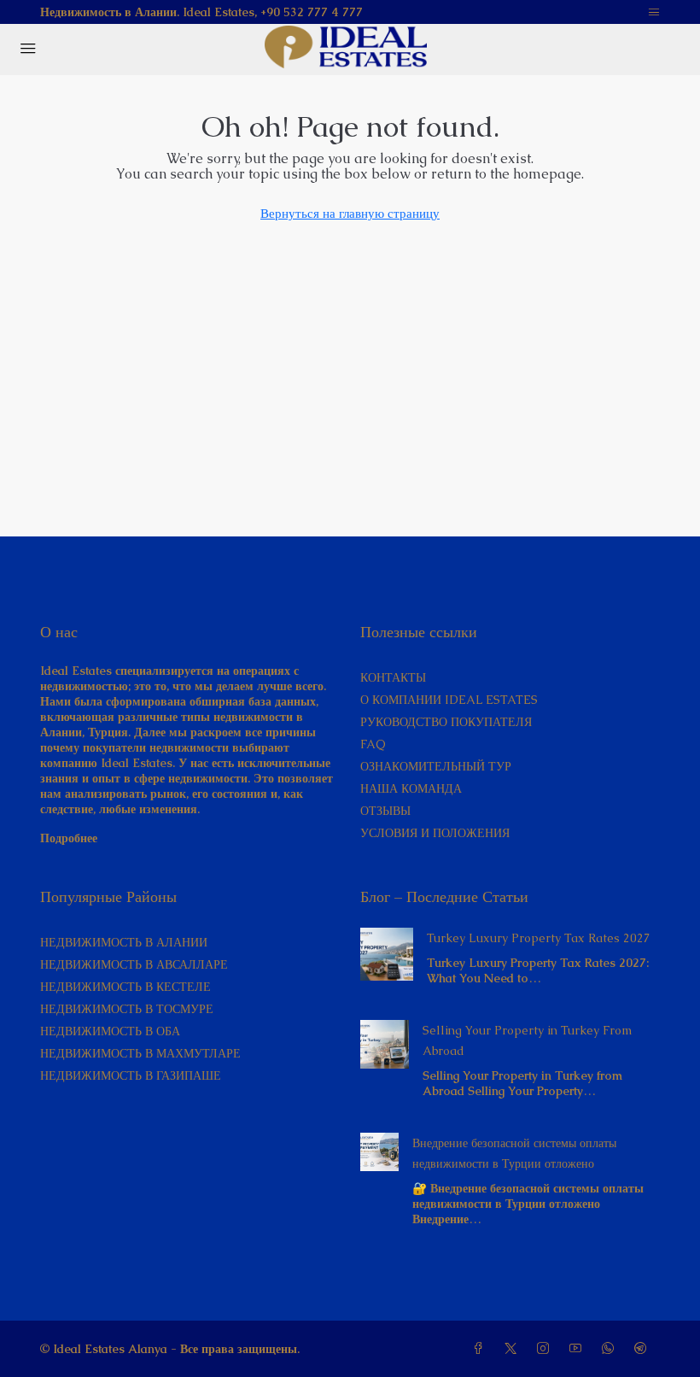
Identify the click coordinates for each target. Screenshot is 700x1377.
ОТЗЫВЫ (385, 810)
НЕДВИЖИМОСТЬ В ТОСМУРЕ (126, 1009)
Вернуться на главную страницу (350, 213)
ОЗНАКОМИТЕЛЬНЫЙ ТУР (435, 766)
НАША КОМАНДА (411, 788)
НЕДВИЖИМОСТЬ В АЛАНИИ (123, 942)
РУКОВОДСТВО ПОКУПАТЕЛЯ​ (446, 722)
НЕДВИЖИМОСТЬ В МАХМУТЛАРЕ (140, 1053)
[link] (386, 952)
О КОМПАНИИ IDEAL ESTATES (449, 699)
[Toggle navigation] (654, 12)
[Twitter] (514, 1348)
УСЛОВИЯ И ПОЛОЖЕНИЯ (435, 833)
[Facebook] (481, 1348)
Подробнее (68, 838)
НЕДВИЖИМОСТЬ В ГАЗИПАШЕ (130, 1075)
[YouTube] (578, 1348)
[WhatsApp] (611, 1348)
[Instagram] (546, 1348)
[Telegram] (643, 1348)
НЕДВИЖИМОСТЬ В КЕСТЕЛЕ (125, 986)
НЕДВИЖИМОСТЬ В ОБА (110, 1031)
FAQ (373, 744)
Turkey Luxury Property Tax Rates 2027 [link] (538, 938)
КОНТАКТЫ (393, 677)
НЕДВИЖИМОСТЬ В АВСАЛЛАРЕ (134, 964)
